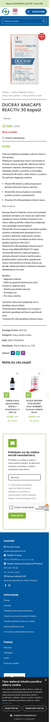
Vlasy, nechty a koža (32, 95)
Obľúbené (8, 652)
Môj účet (8, 647)
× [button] (46, 680)
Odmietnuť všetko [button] (34, 708)
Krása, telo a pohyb (11, 95)
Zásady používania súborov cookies (19, 621)
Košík (6, 658)
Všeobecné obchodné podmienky (18, 610)
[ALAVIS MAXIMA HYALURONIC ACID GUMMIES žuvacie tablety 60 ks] (34, 384)
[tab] (6, 146)
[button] (6, 395)
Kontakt (7, 605)
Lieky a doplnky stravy (22, 92)
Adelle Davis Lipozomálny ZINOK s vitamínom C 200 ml (12, 406)
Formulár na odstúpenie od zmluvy (19, 631)
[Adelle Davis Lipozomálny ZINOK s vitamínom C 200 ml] (12, 384)
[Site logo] (5, 11)
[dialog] (24, 699)
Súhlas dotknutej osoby (14, 626)
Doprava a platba (11, 663)
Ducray (7, 118)
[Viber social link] (23, 353)
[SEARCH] (44, 21)
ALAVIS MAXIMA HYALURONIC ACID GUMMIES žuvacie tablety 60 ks (34, 406)
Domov (5, 92)
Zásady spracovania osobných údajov (20, 616)
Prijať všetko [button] (11, 708)
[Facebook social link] (13, 353)
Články (7, 600)
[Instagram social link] (9, 585)
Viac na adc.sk (8, 206)
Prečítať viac (7, 703)
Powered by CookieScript (24, 719)
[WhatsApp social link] (18, 353)
